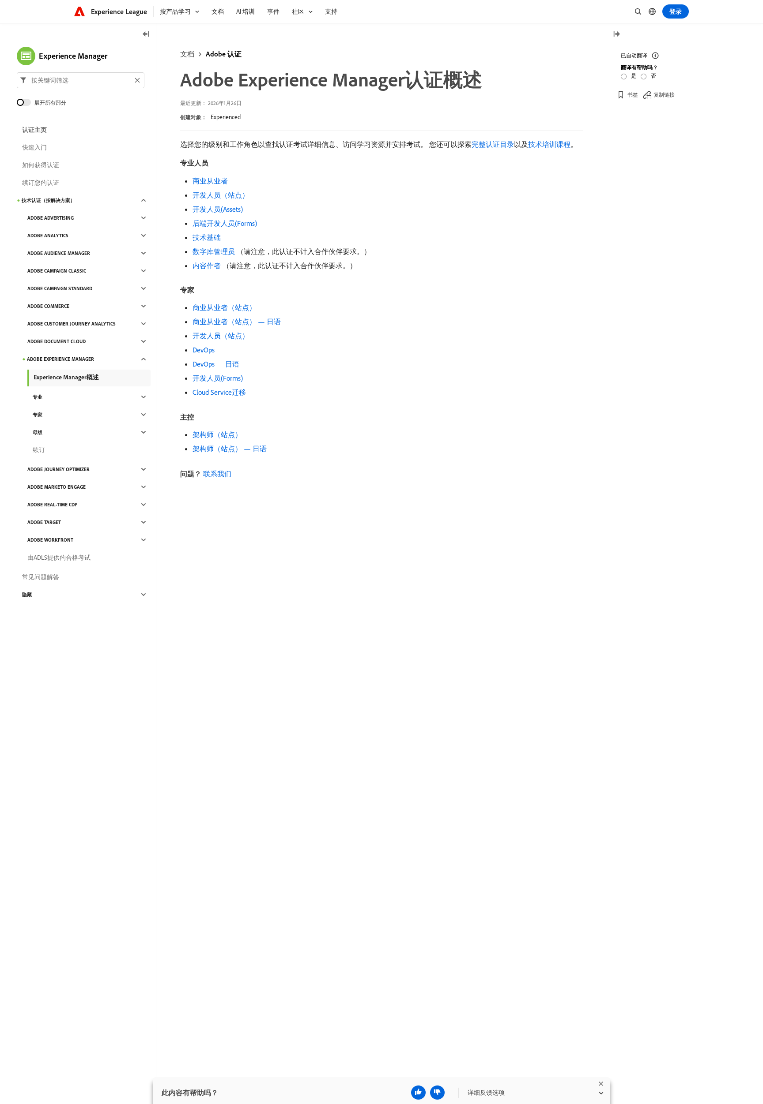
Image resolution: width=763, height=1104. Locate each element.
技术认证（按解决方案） (48, 200)
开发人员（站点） (221, 195)
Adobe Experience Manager (60, 359)
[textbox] (80, 80)
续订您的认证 (40, 183)
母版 (37, 432)
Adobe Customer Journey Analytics (71, 324)
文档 (187, 53)
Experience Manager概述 (66, 377)
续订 (39, 450)
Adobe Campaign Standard (59, 288)
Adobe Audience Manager (58, 253)
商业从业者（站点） (224, 307)
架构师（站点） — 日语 (230, 448)
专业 (37, 397)
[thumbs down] (437, 1092)
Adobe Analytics (47, 235)
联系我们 (217, 473)
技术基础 (207, 237)
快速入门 (34, 147)
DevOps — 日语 (216, 363)
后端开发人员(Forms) (225, 223)
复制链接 (664, 94)
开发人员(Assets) (218, 209)
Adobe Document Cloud (56, 341)
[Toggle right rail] (616, 35)
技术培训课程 (549, 144)
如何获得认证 (40, 165)
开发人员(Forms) (218, 378)
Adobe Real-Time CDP (52, 504)
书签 (632, 94)
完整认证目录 (493, 144)
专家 (37, 415)
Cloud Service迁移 (219, 392)
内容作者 (207, 265)
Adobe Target (44, 522)
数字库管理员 (214, 251)
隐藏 (27, 594)
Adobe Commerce (48, 306)
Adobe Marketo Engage (56, 487)
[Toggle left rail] (146, 35)
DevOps (204, 349)
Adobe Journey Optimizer (58, 469)
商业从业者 (210, 180)
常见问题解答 (40, 577)
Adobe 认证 (224, 53)
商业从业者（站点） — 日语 (237, 321)
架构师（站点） (217, 434)
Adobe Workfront (50, 540)
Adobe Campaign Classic (56, 271)
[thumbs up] (418, 1092)
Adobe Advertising (50, 218)
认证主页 (34, 130)
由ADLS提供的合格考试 (59, 557)
